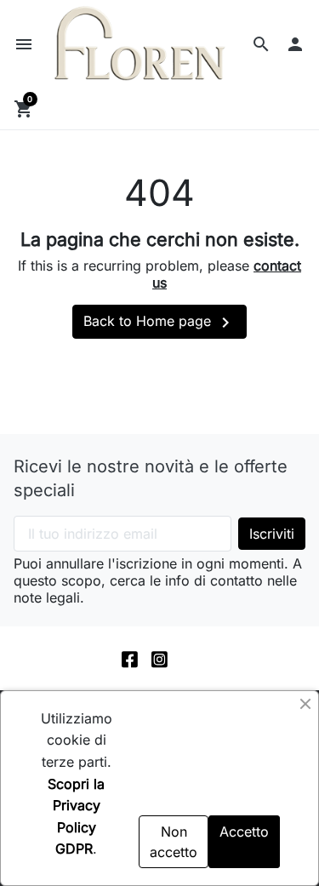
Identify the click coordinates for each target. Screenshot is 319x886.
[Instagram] (159, 658)
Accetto (244, 831)
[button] (261, 44)
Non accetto (173, 841)
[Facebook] (130, 658)
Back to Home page (159, 322)
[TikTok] (189, 658)
